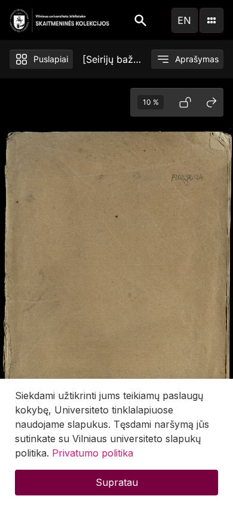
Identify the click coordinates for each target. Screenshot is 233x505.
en (184, 20)
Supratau (117, 482)
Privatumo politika (92, 453)
